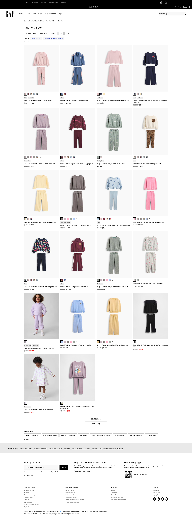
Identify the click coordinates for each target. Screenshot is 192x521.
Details (185, 7)
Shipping (26, 492)
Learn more (86, 471)
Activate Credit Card (71, 497)
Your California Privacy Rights (71, 511)
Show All (120, 448)
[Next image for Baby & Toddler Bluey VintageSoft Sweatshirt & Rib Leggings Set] (92, 377)
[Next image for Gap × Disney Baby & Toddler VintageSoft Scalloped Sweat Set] (165, 68)
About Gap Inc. (103, 511)
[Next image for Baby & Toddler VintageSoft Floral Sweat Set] (129, 131)
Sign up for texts (157, 495)
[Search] (185, 14)
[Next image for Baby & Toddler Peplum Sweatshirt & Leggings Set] (92, 131)
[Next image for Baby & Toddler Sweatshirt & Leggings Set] (56, 68)
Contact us (156, 490)
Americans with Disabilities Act (32, 514)
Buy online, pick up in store (31, 504)
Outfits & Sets (39, 21)
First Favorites (151, 435)
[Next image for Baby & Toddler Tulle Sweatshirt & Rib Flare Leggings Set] (165, 316)
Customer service (29, 490)
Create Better (115, 495)
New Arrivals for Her (32, 435)
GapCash (26, 507)
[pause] (190, 7)
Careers (113, 490)
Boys (40, 14)
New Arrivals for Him (50, 435)
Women (21, 14)
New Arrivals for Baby (68, 435)
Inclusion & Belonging (117, 497)
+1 (40, 157)
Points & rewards (70, 492)
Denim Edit (83, 435)
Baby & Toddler (50, 14)
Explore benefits (70, 495)
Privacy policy (28, 475)
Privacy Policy (41, 511)
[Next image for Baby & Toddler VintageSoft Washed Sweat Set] (56, 131)
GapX (60, 14)
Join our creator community (118, 499)
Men (28, 14)
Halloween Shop (120, 435)
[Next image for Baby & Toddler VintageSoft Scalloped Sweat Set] (129, 68)
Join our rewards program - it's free (75, 499)
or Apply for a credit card (72, 502)
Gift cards (26, 499)
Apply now (77, 471)
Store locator (156, 492)
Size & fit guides (28, 502)
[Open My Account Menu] (161, 2)
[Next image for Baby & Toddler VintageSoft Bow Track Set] (92, 68)
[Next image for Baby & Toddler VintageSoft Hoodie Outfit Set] (56, 316)
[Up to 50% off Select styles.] (94, 7)
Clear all (26, 38)
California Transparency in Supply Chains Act (55, 514)
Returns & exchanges (30, 495)
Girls (34, 14)
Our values (114, 492)
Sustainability (94, 511)
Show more (27, 439)
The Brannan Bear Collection (100, 435)
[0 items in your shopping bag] (166, 2)
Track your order (28, 497)
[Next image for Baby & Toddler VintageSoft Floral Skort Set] (56, 377)
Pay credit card (70, 490)
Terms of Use (84, 511)
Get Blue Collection (136, 435)
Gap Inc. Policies (74, 514)
